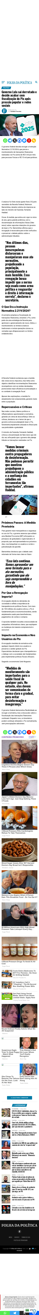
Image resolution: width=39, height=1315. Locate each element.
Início (10, 1237)
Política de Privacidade (21, 1240)
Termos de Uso (25, 1237)
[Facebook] (19, 140)
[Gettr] (29, 140)
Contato (16, 1237)
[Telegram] (10, 140)
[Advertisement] (19, 19)
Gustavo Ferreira (16, 111)
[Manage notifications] (34, 1311)
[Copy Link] (34, 140)
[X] (15, 140)
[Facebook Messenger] (24, 140)
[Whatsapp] (5, 140)
